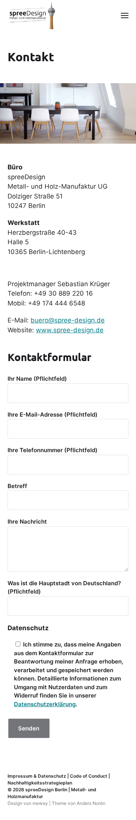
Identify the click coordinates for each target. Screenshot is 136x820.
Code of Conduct (88, 776)
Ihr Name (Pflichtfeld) (37, 378)
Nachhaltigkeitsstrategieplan (40, 783)
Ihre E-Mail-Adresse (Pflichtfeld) (52, 414)
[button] (124, 15)
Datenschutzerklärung (45, 704)
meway (40, 803)
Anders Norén (91, 803)
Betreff (17, 486)
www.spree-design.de (70, 330)
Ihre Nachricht (27, 521)
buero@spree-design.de (68, 320)
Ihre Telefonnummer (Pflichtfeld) (52, 450)
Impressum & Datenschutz (37, 776)
